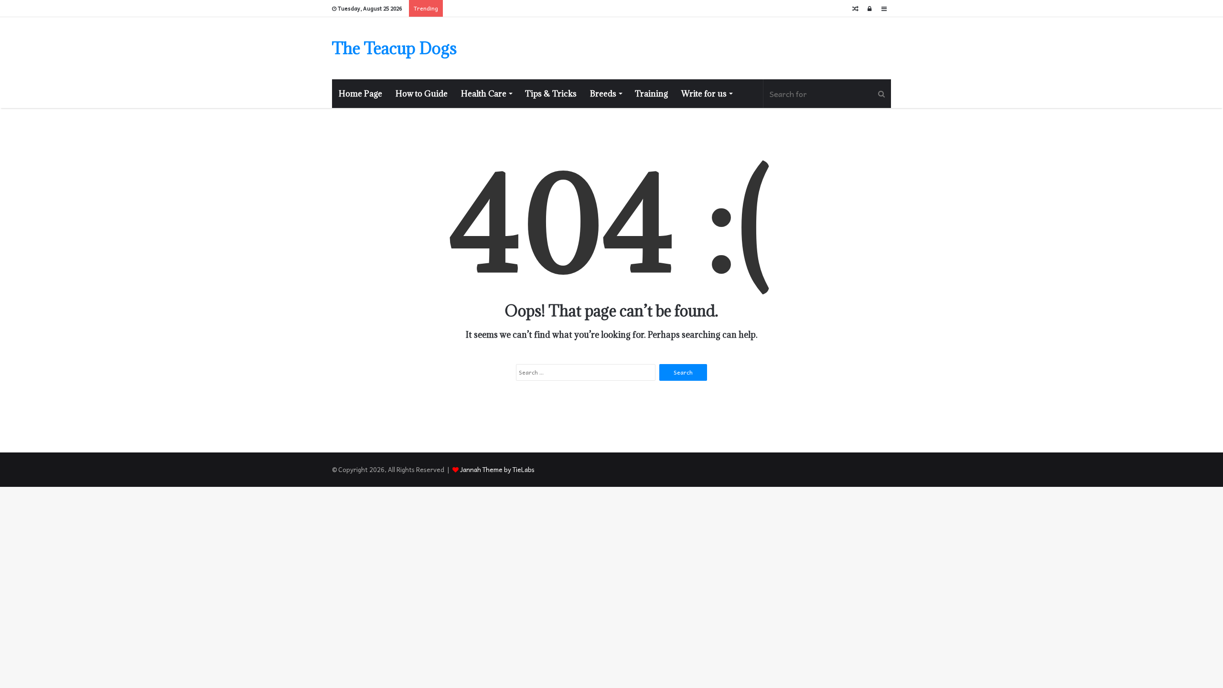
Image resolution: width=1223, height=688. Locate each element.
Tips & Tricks (551, 93)
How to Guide (422, 93)
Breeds (603, 93)
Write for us (704, 93)
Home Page (360, 93)
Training (651, 93)
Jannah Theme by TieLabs (497, 469)
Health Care (483, 93)
